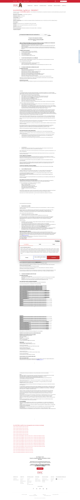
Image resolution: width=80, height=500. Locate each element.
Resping (26, 257)
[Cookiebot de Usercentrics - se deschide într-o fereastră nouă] (56, 241)
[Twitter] (40, 489)
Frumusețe (50, 5)
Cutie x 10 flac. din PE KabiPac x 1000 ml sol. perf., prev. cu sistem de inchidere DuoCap (29, 446)
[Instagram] (37, 489)
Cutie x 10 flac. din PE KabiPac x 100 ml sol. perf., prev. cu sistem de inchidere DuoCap (28, 443)
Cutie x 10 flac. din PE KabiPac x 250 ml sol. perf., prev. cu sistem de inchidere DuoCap (28, 435)
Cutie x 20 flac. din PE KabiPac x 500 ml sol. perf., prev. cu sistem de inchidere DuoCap (29, 441)
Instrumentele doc (43, 1)
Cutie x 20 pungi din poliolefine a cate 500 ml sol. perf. (23, 452)
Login (57, 1)
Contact (35, 494)
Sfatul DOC (21, 482)
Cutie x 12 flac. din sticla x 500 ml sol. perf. (20, 432)
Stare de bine (52, 478)
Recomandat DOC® (55, 494)
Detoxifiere (28, 478)
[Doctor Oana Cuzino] (18, 6)
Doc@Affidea (15, 478)
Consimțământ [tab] (26, 244)
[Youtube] (47, 489)
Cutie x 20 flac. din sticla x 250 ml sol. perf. (20, 429)
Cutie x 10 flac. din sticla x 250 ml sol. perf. (20, 426)
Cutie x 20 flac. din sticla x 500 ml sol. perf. (21, 434)
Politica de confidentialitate (33, 495)
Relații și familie (57, 5)
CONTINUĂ (40, 468)
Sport (28, 483)
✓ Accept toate (53, 257)
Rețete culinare (29, 482)
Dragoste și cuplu (44, 478)
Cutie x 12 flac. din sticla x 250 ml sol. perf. (20, 428)
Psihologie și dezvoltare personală (45, 480)
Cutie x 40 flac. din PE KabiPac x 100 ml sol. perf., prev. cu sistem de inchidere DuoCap (29, 444)
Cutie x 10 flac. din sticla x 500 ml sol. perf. (20, 431)
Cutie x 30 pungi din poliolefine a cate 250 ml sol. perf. (23, 450)
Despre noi (44, 494)
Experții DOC (30, 5)
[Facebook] (33, 489)
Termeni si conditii (24, 494)
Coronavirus (21, 478)
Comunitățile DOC (34, 1)
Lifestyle (64, 5)
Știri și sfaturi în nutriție (30, 484)
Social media (40, 486)
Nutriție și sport (43, 5)
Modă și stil (36, 478)
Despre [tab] (54, 244)
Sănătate (36, 5)
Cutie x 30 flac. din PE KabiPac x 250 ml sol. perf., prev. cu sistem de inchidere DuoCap (29, 438)
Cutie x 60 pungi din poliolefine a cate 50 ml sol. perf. (23, 447)
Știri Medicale (22, 483)
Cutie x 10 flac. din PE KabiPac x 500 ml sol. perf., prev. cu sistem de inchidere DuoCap (29, 440)
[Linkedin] (43, 489)
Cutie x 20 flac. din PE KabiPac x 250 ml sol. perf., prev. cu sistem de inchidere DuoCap (29, 437)
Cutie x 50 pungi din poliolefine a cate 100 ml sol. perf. (23, 449)
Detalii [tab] (40, 244)
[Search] (66, 1)
